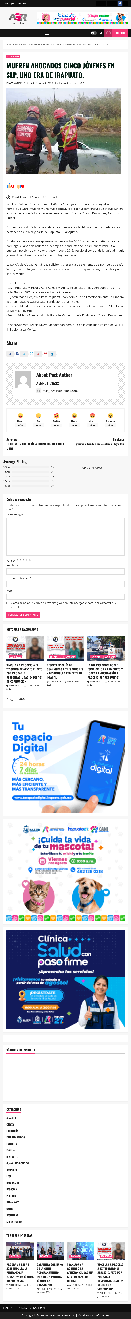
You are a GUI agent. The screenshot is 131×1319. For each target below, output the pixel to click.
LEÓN (9, 1176)
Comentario (14, 515)
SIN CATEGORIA (14, 1222)
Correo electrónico (18, 578)
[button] (47, 33)
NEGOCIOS (11, 1189)
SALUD (9, 1209)
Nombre (12, 565)
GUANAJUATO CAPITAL (17, 1163)
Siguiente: (100, 441)
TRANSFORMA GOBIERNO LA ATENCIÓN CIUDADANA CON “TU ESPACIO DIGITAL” (80, 1272)
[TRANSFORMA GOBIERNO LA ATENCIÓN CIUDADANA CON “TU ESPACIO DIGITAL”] (80, 1251)
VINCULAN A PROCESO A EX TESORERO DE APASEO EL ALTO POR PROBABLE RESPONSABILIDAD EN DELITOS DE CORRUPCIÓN (24, 673)
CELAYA (10, 1124)
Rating (10, 560)
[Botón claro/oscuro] (94, 33)
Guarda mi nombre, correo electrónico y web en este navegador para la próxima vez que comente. (63, 605)
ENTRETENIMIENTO (15, 1137)
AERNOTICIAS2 (17, 83)
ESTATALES (55, 656)
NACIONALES (12, 1183)
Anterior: (35, 444)
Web (9, 590)
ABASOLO (11, 1118)
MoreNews (84, 1315)
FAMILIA (10, 1150)
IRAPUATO (96, 656)
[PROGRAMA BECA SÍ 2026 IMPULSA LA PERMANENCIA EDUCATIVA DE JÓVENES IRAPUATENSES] (20, 1251)
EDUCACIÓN (12, 1131)
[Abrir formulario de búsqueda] (101, 33)
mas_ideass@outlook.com (60, 391)
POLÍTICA (11, 1196)
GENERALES (12, 1157)
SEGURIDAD (13, 56)
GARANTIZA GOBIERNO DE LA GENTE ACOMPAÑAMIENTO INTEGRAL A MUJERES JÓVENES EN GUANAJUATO (50, 1274)
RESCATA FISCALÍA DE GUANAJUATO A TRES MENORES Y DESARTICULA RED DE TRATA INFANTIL (65, 671)
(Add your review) (91, 468)
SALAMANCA (12, 1202)
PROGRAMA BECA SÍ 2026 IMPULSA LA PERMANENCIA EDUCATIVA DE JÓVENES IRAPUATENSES (20, 1272)
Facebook (120, 33)
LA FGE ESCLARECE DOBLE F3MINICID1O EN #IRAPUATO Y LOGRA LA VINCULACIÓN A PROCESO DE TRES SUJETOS (105, 671)
